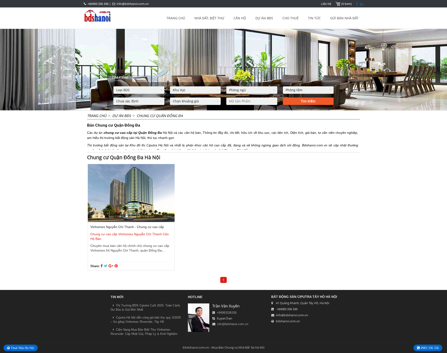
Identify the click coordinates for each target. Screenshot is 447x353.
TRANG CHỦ (175, 18)
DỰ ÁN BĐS (264, 18)
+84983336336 (227, 312)
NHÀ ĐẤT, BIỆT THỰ (209, 18)
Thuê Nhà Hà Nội (22, 348)
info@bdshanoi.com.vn (133, 4)
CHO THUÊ (290, 18)
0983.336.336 (429, 348)
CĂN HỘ (240, 18)
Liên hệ (326, 4)
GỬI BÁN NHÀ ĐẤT (344, 18)
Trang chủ (96, 115)
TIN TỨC (314, 18)
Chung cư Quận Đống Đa (160, 115)
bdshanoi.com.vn (288, 321)
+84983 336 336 (98, 4)
